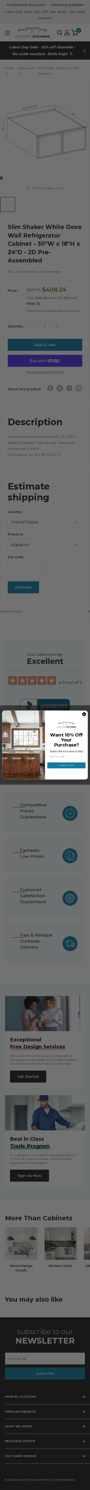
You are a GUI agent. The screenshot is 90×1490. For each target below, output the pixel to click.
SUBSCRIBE (66, 765)
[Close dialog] (84, 714)
